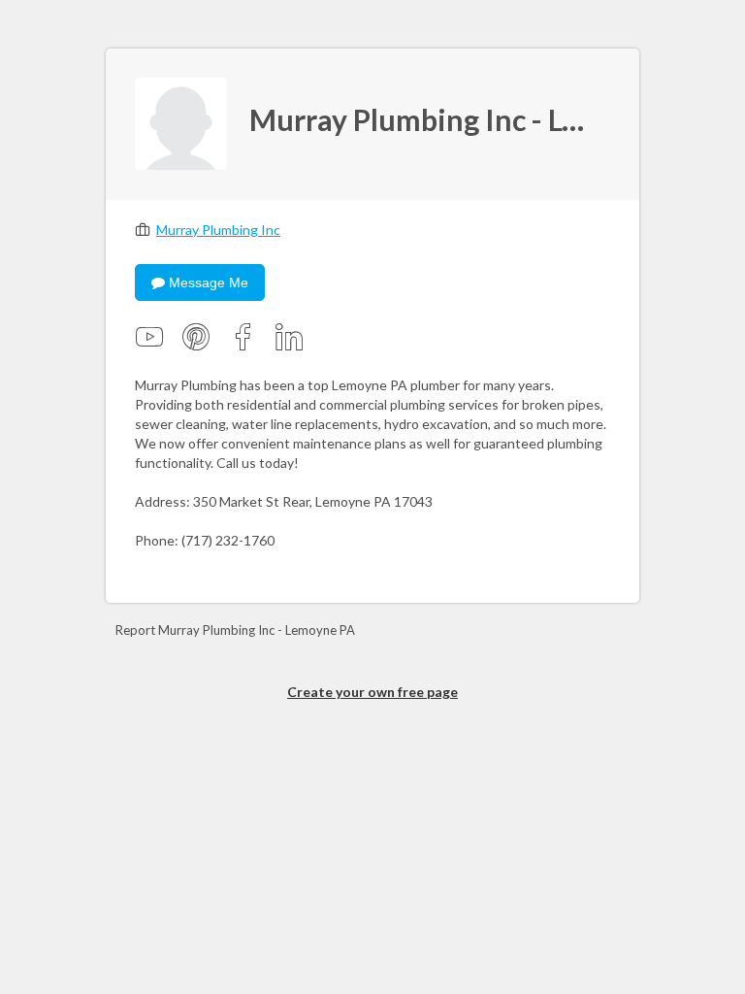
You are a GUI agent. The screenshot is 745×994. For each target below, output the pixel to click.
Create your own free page (372, 691)
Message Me (206, 282)
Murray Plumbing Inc (218, 229)
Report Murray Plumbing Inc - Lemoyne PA (235, 630)
